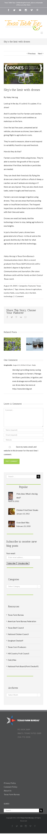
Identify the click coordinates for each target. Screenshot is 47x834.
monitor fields (9, 293)
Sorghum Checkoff (15, 641)
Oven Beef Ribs (22, 522)
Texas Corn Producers (17, 647)
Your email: (10, 553)
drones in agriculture (33, 289)
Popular (23, 487)
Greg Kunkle (8, 365)
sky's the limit (30, 293)
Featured (31, 286)
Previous (32, 53)
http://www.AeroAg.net (22, 389)
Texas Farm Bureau (16, 615)
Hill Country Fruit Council (18, 653)
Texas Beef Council (16, 628)
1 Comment (19, 296)
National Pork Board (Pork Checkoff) (23, 666)
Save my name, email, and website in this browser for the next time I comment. (21, 450)
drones (22, 289)
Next (40, 53)
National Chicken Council (18, 634)
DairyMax (12, 660)
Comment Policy (10, 787)
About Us (7, 790)
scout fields (19, 293)
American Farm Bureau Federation (22, 621)
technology (8, 296)
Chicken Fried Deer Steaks (27, 510)
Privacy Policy (10, 783)
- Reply (33, 365)
